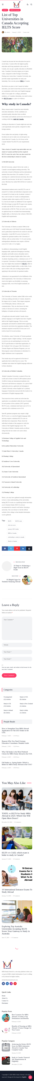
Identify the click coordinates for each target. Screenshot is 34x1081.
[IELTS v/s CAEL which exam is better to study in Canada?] (17, 838)
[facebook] (3, 983)
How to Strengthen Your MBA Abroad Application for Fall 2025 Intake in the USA (15, 730)
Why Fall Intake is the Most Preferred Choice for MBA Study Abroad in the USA (17, 753)
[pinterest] (15, 983)
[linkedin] (7, 983)
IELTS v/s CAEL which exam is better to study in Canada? (15, 854)
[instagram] (11, 983)
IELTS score (8, 98)
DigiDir (24, 1077)
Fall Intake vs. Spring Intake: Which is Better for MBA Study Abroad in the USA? (17, 763)
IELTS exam (18, 521)
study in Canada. (18, 119)
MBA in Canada (12, 533)
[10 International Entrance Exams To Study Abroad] (17, 875)
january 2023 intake (13, 529)
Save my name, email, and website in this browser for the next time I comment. (16, 668)
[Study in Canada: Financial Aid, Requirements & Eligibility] (6, 1061)
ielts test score (12, 525)
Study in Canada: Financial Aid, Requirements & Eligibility (21, 1059)
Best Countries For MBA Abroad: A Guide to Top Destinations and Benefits (20, 1016)
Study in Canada (12, 541)
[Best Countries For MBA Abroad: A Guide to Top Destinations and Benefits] (6, 1018)
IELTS (5, 10)
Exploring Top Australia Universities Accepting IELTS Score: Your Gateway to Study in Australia (16, 930)
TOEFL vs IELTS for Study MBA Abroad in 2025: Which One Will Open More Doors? (16, 815)
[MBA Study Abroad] (17, 4)
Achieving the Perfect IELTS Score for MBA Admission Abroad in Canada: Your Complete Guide (21, 1047)
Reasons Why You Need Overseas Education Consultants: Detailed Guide (15, 742)
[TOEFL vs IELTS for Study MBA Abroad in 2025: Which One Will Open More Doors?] (17, 798)
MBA (22, 81)
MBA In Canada (15, 10)
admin (8, 32)
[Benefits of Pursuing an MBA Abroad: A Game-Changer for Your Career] (6, 1029)
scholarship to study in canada (16, 537)
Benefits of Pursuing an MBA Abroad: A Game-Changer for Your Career (21, 1028)
